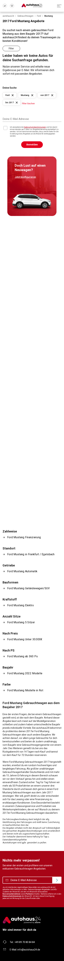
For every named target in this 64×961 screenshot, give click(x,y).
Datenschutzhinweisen (12, 896)
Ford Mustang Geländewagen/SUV (28, 588)
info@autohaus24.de (28, 949)
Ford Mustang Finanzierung (24, 537)
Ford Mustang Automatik (22, 571)
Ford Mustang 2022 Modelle (24, 673)
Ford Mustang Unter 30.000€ (24, 639)
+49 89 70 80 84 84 (25, 942)
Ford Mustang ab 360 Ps (22, 656)
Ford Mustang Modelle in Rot (25, 690)
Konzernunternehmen (11, 894)
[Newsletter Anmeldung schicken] (56, 880)
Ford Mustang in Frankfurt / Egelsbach (31, 554)
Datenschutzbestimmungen (35, 127)
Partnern (29, 894)
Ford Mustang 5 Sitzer (21, 622)
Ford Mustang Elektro (20, 605)
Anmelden (32, 144)
